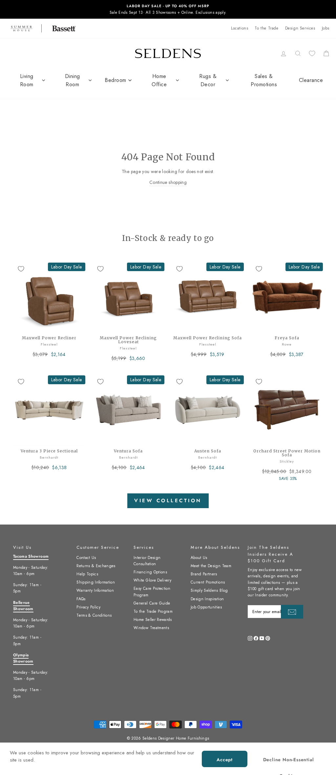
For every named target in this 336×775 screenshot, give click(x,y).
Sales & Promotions (264, 80)
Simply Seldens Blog (209, 590)
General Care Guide (152, 603)
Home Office (159, 80)
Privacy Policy (88, 607)
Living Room (26, 80)
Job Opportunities (206, 607)
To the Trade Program (153, 611)
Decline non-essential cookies (288, 761)
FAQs (80, 599)
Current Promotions (208, 582)
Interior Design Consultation (147, 561)
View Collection (168, 500)
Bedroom (115, 80)
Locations (239, 28)
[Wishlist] (312, 53)
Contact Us (86, 558)
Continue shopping (168, 182)
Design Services (300, 28)
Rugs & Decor (208, 80)
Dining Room (72, 80)
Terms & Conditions (94, 615)
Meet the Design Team (211, 566)
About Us (199, 558)
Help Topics (87, 574)
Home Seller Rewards (153, 620)
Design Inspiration (207, 599)
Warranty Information (95, 590)
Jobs (325, 28)
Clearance (311, 80)
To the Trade (266, 28)
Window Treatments (151, 628)
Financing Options (150, 572)
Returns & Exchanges (96, 566)
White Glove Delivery (152, 580)
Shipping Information (95, 582)
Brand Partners (204, 574)
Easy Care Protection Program (152, 592)
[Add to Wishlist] (21, 269)
